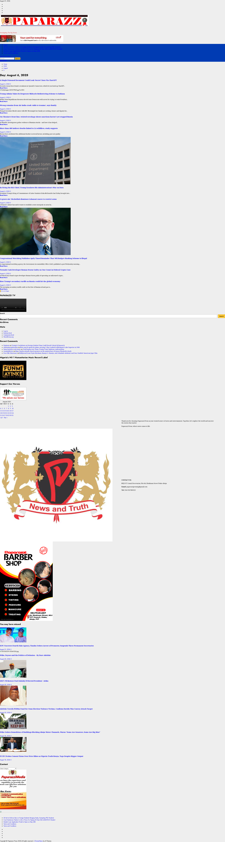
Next (7, 291)
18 (1, 413)
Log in (6, 331)
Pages (6, 45)
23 (11, 413)
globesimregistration (11, 347)
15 (9, 411)
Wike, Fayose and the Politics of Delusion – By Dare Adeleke (25, 655)
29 (9, 415)
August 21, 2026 (5, 649)
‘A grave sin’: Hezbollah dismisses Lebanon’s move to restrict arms (28, 199)
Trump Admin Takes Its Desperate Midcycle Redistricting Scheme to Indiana (32, 94)
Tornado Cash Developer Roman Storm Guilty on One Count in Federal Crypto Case (35, 270)
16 (11, 411)
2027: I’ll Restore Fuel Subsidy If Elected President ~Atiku (24, 681)
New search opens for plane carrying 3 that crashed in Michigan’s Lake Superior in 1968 (50, 347)
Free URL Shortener (10, 353)
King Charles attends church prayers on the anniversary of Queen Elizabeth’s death (43, 351)
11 (1, 411)
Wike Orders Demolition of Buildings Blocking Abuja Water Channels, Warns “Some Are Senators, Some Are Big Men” (50, 732)
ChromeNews (39, 841)
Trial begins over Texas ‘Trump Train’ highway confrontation (43, 349)
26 (3, 415)
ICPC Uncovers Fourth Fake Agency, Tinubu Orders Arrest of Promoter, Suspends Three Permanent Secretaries (47, 646)
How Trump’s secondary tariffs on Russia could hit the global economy (30, 281)
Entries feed (8, 333)
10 (12, 408)
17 (12, 411)
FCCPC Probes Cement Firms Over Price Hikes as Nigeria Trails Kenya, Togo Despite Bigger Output (41, 756)
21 (7, 413)
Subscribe (3, 61)
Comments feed (9, 335)
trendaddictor (8, 351)
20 (5, 413)
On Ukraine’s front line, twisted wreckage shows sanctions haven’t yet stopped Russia (36, 117)
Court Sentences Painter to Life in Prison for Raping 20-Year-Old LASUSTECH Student (33, 49)
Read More (3, 88)
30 (11, 415)
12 (3, 411)
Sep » (5, 418)
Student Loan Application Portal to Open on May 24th (22, 51)
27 (5, 415)
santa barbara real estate (12, 349)
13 (5, 411)
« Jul (1, 418)
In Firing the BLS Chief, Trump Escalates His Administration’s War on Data (32, 187)
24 (12, 413)
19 (3, 413)
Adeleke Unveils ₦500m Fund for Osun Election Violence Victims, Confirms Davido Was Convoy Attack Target (46, 709)
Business (6, 345)
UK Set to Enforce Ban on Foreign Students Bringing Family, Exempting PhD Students (32, 47)
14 (7, 411)
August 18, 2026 (5, 736)
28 (7, 415)
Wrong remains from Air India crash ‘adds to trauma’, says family (28, 105)
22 (9, 413)
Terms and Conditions (11, 53)
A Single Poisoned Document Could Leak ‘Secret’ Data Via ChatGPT (28, 80)
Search (2, 313)
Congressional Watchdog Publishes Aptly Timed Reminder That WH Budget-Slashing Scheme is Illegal (43, 258)
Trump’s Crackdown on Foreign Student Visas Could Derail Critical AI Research (38, 345)
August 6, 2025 (5, 84)
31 (12, 415)
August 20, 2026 (5, 659)
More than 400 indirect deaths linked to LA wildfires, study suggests (29, 128)
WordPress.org (9, 337)
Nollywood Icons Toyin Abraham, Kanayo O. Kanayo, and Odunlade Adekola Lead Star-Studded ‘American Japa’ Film (58, 353)
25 (1, 415)
